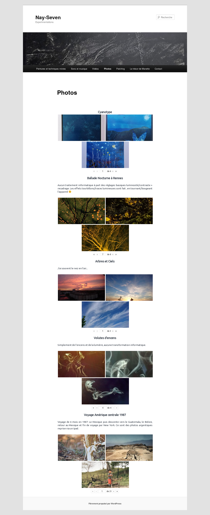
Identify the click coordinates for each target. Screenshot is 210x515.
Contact (158, 68)
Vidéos (95, 68)
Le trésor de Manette (140, 68)
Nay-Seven (48, 17)
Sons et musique (79, 68)
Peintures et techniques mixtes (51, 68)
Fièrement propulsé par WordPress (105, 503)
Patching (120, 68)
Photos (107, 68)
